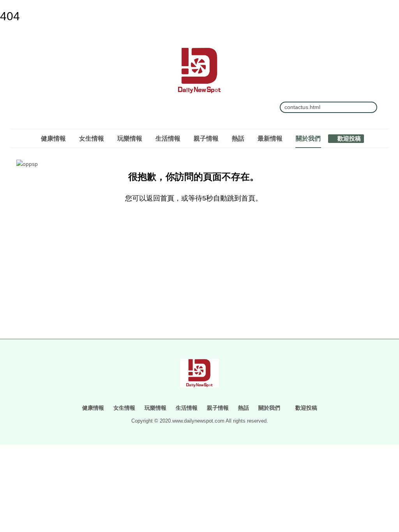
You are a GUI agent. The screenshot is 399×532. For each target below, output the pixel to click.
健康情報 (53, 138)
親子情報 (206, 138)
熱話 (238, 138)
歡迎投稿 (348, 138)
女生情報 (91, 138)
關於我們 (308, 138)
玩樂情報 (129, 138)
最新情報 (270, 138)
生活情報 (167, 138)
